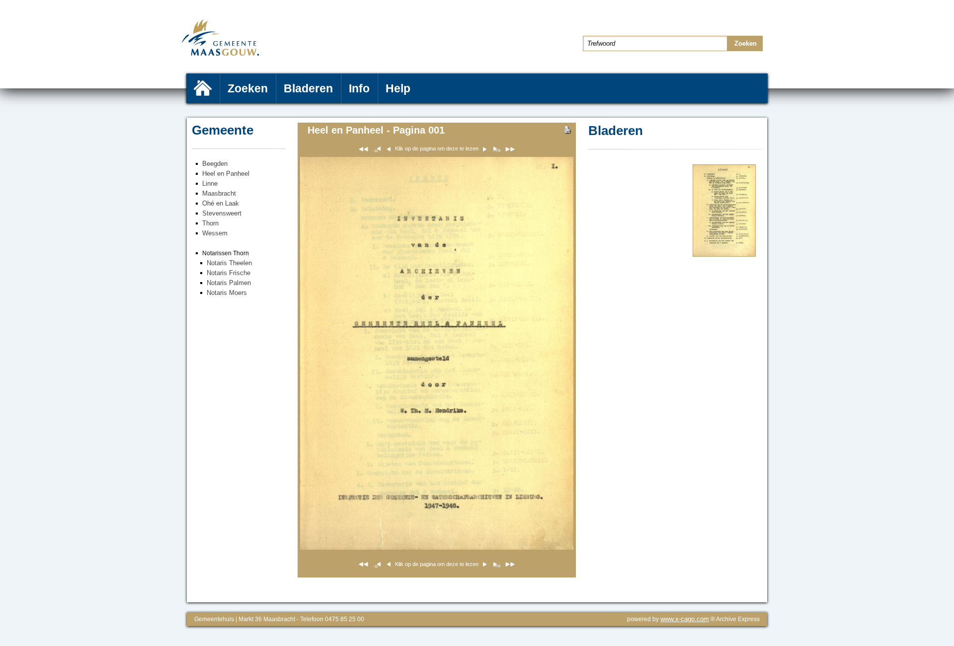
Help (398, 88)
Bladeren (308, 88)
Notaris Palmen (229, 283)
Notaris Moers (227, 292)
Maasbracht (219, 193)
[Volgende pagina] (724, 254)
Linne (210, 183)
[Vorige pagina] (496, 150)
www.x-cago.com (684, 619)
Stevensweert (221, 213)
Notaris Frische (228, 273)
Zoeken (248, 88)
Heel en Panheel (225, 173)
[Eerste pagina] (363, 150)
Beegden (215, 163)
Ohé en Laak (220, 203)
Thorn (210, 223)
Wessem (215, 233)
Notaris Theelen (229, 263)
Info (359, 88)
